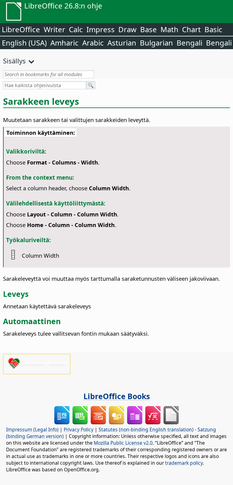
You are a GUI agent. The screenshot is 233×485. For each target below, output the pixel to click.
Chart (191, 29)
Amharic (64, 43)
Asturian (121, 43)
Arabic (93, 43)
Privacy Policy (78, 429)
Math (169, 29)
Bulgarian (156, 43)
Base (148, 29)
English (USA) (24, 43)
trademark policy (184, 463)
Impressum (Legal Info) (32, 429)
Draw (127, 29)
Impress (100, 29)
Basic (213, 29)
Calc (76, 29)
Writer (54, 29)
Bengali (189, 43)
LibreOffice (21, 29)
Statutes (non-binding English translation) (146, 429)
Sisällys (14, 60)
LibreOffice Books (116, 396)
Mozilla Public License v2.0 (123, 442)
